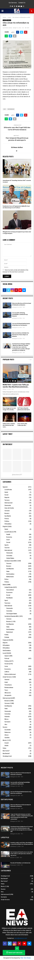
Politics (7, 582)
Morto (4, 740)
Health (8, 534)
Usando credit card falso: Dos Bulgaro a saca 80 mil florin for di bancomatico (21, 843)
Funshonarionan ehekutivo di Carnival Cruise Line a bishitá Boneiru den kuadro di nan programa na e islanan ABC (21, 829)
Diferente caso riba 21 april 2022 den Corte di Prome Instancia (17, 128)
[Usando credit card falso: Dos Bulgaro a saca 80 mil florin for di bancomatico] (5, 845)
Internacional (8, 503)
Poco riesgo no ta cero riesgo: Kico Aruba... (9, 409)
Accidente (8, 729)
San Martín (8, 516)
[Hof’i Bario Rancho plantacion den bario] (24, 401)
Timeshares (8, 685)
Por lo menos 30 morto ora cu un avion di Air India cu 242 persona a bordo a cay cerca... (21, 853)
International (8, 550)
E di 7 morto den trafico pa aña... (22, 424)
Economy (9, 537)
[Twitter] (10, 944)
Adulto (6, 745)
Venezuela (8, 505)
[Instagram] (15, 944)
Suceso (5, 727)
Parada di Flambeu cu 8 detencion (20, 863)
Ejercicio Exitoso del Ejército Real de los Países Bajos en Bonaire (20, 334)
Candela (7, 737)
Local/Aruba (8, 489)
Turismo (7, 500)
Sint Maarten (10, 568)
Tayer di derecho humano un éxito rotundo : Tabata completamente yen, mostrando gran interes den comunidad (21, 816)
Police (6, 579)
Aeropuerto (8, 695)
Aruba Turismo (7, 677)
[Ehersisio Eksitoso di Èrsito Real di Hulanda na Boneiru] (7, 305)
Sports (7, 545)
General (7, 679)
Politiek (7, 637)
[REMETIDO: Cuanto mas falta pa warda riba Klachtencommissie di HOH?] (17, 373)
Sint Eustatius (10, 574)
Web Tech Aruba (25, 958)
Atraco (7, 735)
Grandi (7, 743)
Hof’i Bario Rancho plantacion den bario (23, 409)
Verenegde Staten (11, 613)
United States (10, 558)
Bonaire (7, 513)
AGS (5, 109)
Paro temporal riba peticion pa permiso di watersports (17, 139)
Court (8, 539)
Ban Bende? (6, 753)
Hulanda (7, 716)
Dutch (4, 584)
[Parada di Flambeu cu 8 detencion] (5, 865)
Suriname (7, 721)
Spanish (5, 487)
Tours (6, 690)
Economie (9, 592)
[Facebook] (5, 944)
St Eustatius (8, 524)
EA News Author (8, 27)
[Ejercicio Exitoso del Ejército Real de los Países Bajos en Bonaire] (7, 335)
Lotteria (7, 671)
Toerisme (7, 603)
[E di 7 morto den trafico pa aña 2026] (24, 417)
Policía (7, 518)
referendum (11, 109)
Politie (6, 634)
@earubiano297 (17, 474)
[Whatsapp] (17, 948)
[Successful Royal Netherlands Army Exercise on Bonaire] (7, 325)
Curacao (8, 563)
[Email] (29, 944)
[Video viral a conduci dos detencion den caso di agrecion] (10, 417)
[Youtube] (24, 944)
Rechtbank (9, 598)
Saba (7, 571)
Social (6, 495)
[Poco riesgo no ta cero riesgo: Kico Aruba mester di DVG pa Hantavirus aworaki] (10, 401)
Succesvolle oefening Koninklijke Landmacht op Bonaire (20, 314)
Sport (6, 600)
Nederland (9, 632)
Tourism (7, 547)
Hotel (6, 682)
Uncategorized (7, 756)
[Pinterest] (19, 944)
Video (4, 748)
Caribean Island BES (11, 561)
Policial (7, 658)
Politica (7, 661)
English (5, 526)
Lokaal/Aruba (8, 587)
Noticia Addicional (10, 674)
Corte (6, 666)
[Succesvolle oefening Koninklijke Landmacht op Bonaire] (7, 315)
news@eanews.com (20, 938)
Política (7, 521)
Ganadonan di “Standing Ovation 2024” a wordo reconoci (17, 181)
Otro (6, 724)
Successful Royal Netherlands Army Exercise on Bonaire (21, 324)
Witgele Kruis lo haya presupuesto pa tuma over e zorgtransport (17, 232)
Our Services (13, 3)
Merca (6, 719)
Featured (9, 20)
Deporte (7, 497)
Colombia (9, 555)
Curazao (7, 510)
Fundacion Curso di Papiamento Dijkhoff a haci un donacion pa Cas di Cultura (16, 207)
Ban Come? (6, 751)
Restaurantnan (9, 687)
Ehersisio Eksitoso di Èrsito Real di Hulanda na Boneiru (21, 304)
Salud (6, 492)
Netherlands (10, 576)
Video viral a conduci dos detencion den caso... (9, 425)
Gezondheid (10, 590)
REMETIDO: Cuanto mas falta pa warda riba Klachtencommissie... (16, 385)
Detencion (8, 732)
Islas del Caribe (9, 508)
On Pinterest (7, 444)
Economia (8, 669)
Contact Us (21, 3)
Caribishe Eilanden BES (11, 616)
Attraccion (8, 692)
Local (4, 20)
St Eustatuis (6, 645)
